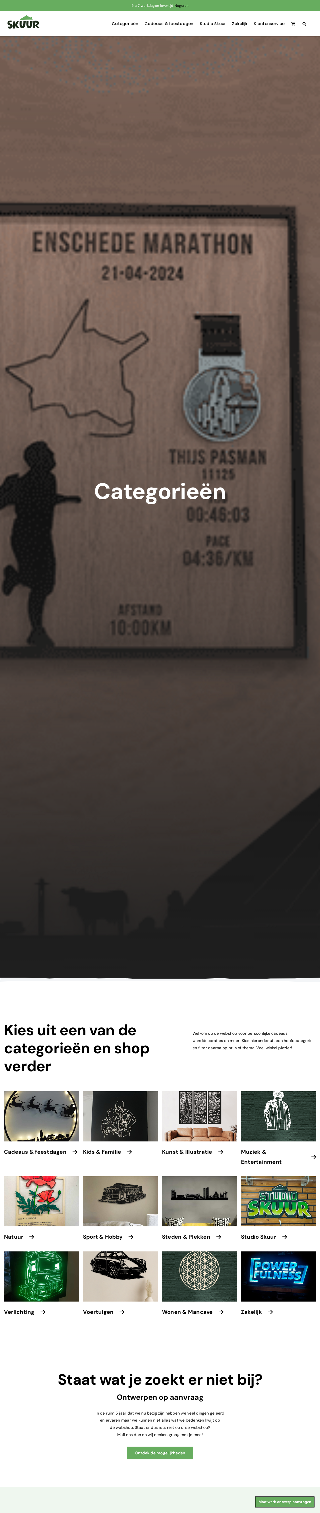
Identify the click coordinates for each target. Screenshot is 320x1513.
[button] (304, 23)
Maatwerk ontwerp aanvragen (284, 1502)
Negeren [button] (181, 5)
